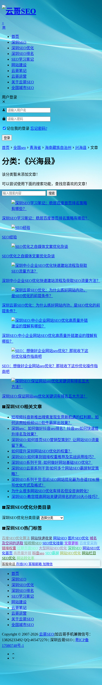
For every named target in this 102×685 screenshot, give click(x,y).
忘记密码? (38, 128)
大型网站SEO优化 (53, 548)
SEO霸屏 (52, 553)
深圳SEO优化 (22, 48)
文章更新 (71, 543)
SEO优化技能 (52, 543)
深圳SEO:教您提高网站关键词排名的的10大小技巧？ (55, 497)
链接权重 (9, 548)
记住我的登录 (18, 128)
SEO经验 (9, 237)
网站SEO (60, 538)
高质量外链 (22, 553)
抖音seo (38, 553)
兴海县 (81, 148)
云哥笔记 (19, 71)
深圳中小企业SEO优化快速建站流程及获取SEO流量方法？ (51, 281)
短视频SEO (33, 543)
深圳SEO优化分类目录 (21, 518)
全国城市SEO (22, 88)
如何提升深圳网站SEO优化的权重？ (41, 451)
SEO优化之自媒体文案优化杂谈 (28, 256)
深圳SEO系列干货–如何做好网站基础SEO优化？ (52, 463)
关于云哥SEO (22, 82)
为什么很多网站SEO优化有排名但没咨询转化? (50, 491)
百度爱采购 (88, 543)
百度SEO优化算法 (16, 538)
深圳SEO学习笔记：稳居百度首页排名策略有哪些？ (45, 218)
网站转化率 (25, 558)
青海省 (35, 148)
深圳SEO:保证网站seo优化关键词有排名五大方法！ (44, 396)
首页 (15, 37)
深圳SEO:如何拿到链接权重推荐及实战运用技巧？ (53, 457)
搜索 (52, 193)
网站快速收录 (41, 538)
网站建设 (19, 65)
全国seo (19, 148)
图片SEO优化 (78, 538)
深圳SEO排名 (22, 54)
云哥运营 (19, 76)
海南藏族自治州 (58, 148)
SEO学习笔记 (22, 59)
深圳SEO (18, 42)
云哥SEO (46, 634)
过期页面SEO (27, 548)
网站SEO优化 (70, 553)
